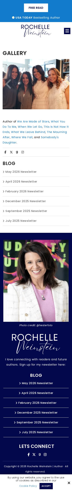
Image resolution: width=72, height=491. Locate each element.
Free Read (36, 8)
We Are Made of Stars (33, 121)
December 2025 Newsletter (25, 201)
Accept (46, 486)
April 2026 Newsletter (21, 181)
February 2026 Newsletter (24, 191)
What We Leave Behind (28, 132)
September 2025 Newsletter (26, 211)
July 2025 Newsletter (21, 220)
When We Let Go (30, 127)
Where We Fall (22, 137)
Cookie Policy (28, 486)
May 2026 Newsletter (21, 171)
